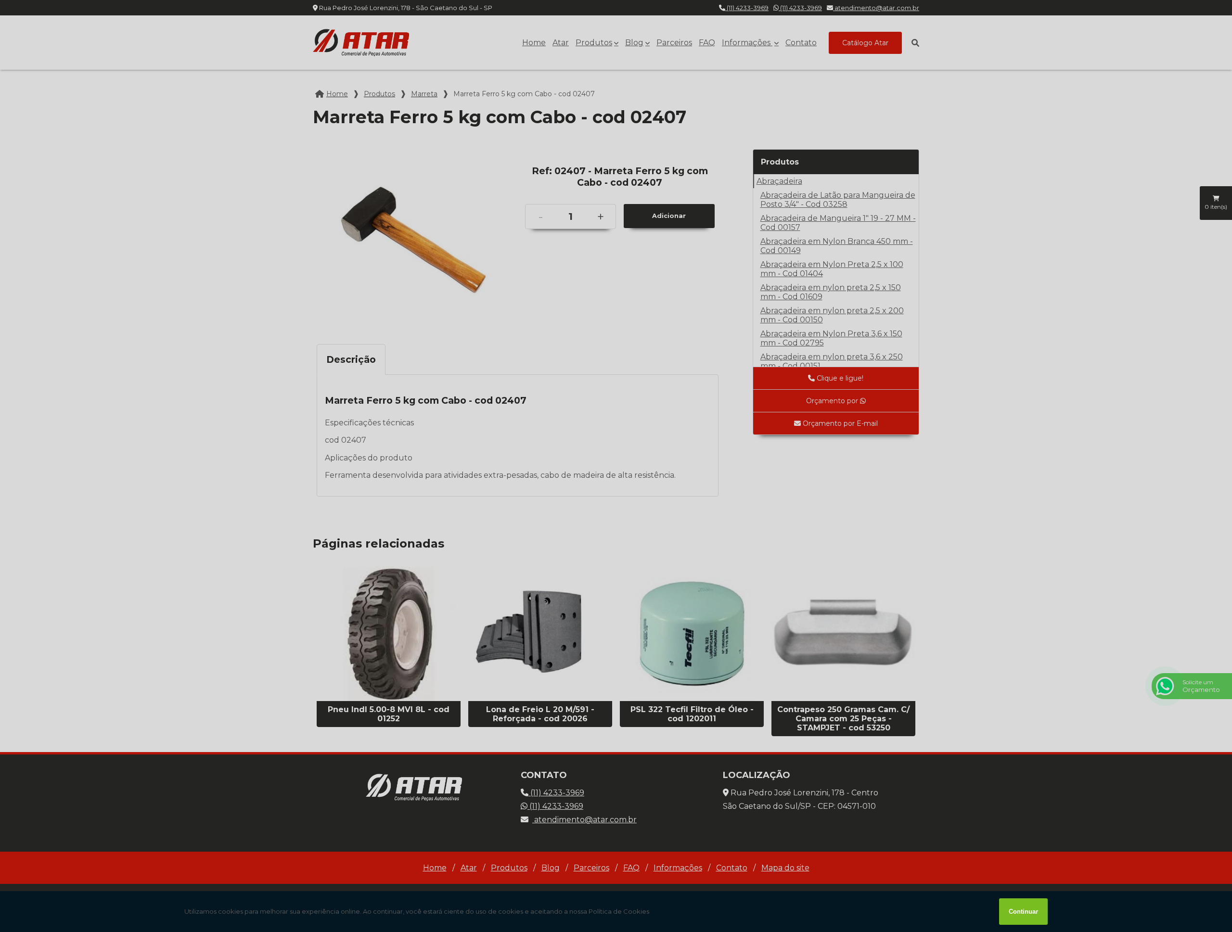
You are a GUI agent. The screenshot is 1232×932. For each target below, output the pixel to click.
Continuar (1023, 911)
